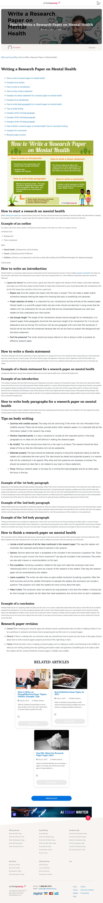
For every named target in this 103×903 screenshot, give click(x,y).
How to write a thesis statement (19, 91)
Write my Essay (7, 57)
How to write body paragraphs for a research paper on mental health (34, 104)
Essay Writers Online (45, 850)
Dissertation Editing (45, 874)
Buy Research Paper (15, 871)
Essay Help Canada (45, 846)
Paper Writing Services (16, 846)
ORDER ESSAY (51, 798)
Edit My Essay (43, 865)
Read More (92, 47)
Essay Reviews (43, 833)
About (75, 887)
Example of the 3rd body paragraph (21, 121)
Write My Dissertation (16, 843)
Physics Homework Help (76, 843)
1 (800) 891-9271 (45, 886)
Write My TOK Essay (15, 833)
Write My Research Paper (17, 840)
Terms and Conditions (87, 890)
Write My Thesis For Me (16, 837)
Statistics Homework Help (77, 840)
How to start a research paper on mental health (26, 78)
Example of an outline (16, 82)
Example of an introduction (18, 100)
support (17, 47)
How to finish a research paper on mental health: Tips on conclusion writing (37, 126)
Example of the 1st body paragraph (21, 113)
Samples (75, 893)
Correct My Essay (44, 868)
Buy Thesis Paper (14, 868)
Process (75, 890)
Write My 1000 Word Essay (47, 843)
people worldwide (83, 273)
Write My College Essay (46, 837)
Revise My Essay (44, 871)
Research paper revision (16, 134)
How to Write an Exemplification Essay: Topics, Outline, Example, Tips (32, 694)
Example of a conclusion (17, 130)
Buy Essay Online (14, 865)
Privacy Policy (85, 893)
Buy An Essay (43, 853)
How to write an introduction (18, 87)
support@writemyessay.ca (47, 889)
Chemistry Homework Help (77, 837)
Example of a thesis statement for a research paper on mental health (34, 95)
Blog (16, 57)
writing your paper (12, 215)
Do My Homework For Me (77, 850)
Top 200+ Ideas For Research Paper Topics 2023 (49, 754)
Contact (83, 887)
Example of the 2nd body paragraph (21, 117)
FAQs (74, 896)
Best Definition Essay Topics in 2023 (69, 693)
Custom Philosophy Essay (77, 846)
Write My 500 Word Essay (47, 840)
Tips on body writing (15, 108)
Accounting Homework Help (78, 833)
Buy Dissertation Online (16, 874)
